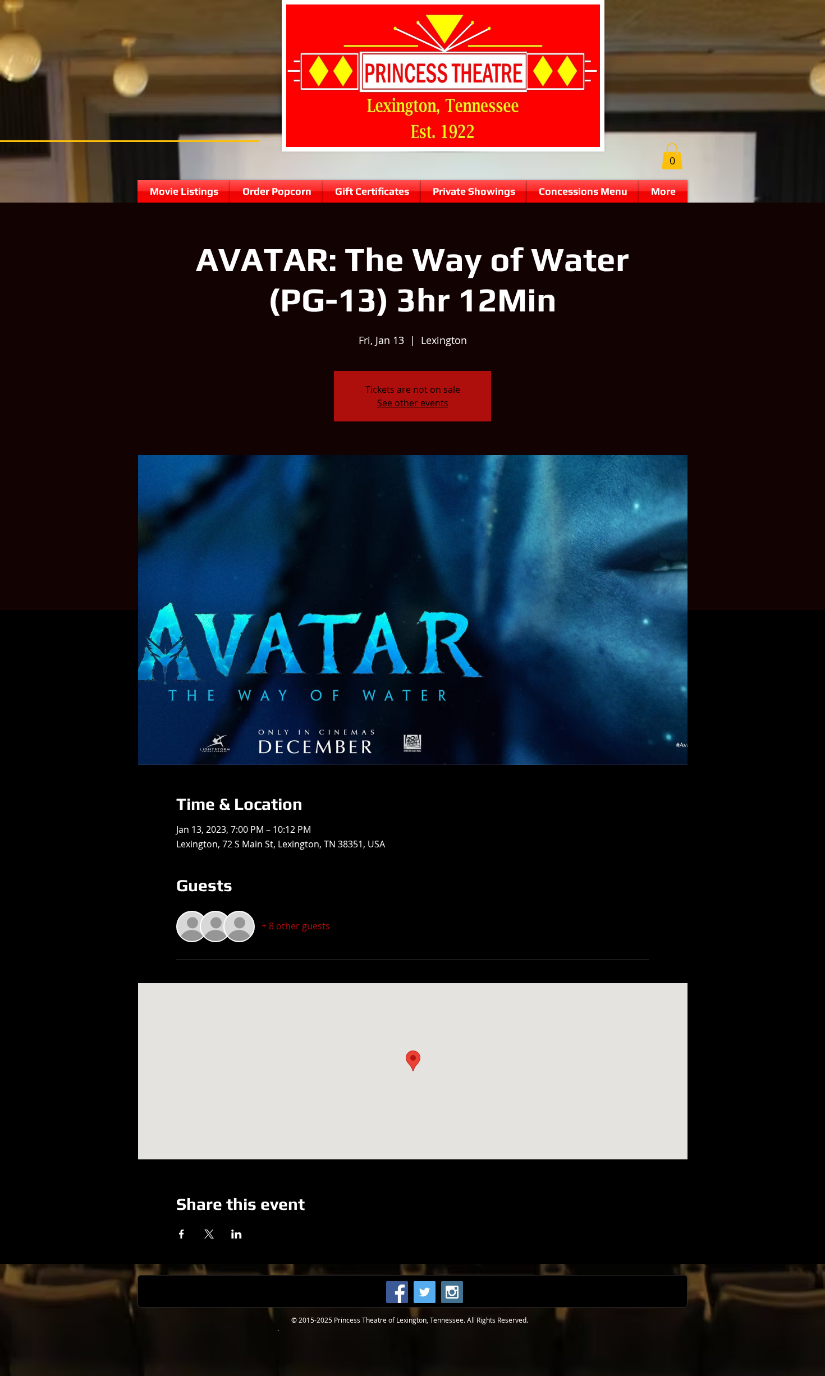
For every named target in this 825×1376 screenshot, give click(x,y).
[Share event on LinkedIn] (236, 1234)
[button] (672, 156)
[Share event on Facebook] (181, 1234)
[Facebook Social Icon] (397, 1292)
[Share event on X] (209, 1234)
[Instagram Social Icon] (452, 1292)
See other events (412, 403)
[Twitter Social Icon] (425, 1292)
